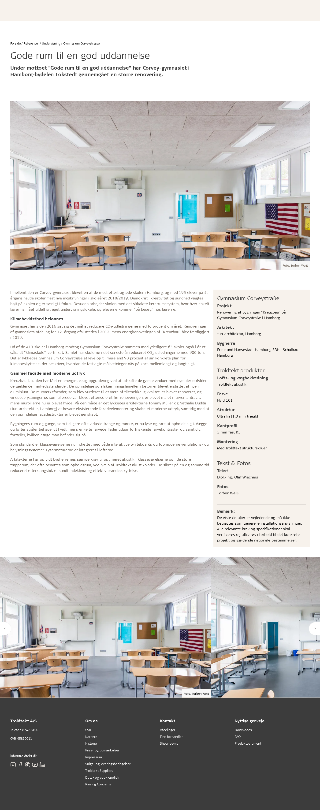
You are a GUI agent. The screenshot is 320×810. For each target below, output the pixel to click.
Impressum (93, 757)
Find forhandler (171, 736)
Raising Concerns (98, 784)
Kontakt (167, 720)
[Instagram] (13, 765)
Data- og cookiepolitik (102, 777)
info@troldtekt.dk (23, 756)
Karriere (91, 736)
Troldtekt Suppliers (99, 770)
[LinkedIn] (42, 765)
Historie (91, 743)
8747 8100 (30, 730)
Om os (91, 720)
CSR (88, 730)
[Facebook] (20, 765)
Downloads (243, 730)
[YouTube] (35, 765)
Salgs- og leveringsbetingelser (107, 763)
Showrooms (169, 743)
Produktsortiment (248, 743)
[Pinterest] (27, 765)
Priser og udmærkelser (102, 750)
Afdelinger (167, 730)
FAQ (238, 736)
